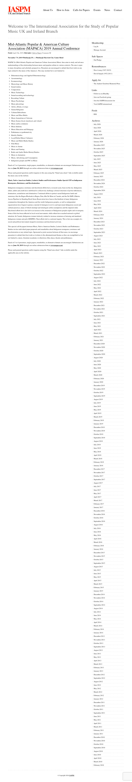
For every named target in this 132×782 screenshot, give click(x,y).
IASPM (19, 8)
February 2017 (99, 504)
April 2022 (97, 291)
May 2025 (97, 166)
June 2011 (97, 716)
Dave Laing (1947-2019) (102, 70)
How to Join (63, 10)
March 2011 (98, 727)
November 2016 (99, 514)
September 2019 (99, 396)
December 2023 (99, 221)
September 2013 (99, 646)
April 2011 (97, 723)
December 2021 (99, 305)
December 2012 (99, 674)
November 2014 (99, 598)
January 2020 (98, 382)
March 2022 (98, 295)
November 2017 (99, 472)
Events (97, 10)
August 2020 (98, 357)
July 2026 (97, 124)
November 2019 (99, 389)
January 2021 (98, 340)
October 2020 (98, 350)
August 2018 (98, 441)
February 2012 (99, 695)
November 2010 (99, 740)
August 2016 (98, 524)
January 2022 (98, 302)
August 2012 (98, 681)
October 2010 (98, 744)
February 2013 (99, 667)
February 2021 (99, 336)
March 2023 (98, 253)
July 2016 (97, 528)
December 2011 (99, 702)
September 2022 (99, 274)
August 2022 (98, 277)
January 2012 (98, 699)
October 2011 (98, 709)
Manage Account (100, 50)
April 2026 (97, 131)
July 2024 (97, 197)
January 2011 (98, 734)
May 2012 (97, 688)
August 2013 (98, 650)
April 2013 (97, 660)
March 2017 (98, 500)
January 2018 (98, 465)
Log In (96, 46)
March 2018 (98, 458)
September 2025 (99, 155)
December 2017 (99, 469)
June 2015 (97, 573)
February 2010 (99, 765)
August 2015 (98, 566)
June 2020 (97, 364)
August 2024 (98, 194)
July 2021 (97, 319)
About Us (48, 10)
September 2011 (99, 713)
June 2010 (97, 754)
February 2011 (99, 730)
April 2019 (97, 413)
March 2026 (98, 134)
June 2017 (97, 490)
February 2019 (99, 420)
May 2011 (97, 720)
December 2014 (99, 594)
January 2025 (98, 176)
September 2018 (99, 437)
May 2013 (97, 657)
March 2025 (98, 169)
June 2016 (97, 532)
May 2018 (97, 451)
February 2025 (99, 173)
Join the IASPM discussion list (104, 100)
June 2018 (97, 448)
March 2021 (98, 333)
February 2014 (99, 629)
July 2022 (97, 281)
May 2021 (97, 326)
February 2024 (99, 215)
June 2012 (97, 685)
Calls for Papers (81, 10)
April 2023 (97, 249)
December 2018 (99, 427)
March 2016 (98, 542)
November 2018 (99, 431)
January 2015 (98, 591)
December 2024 (99, 180)
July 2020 (97, 361)
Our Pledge (97, 60)
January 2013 (98, 671)
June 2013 (97, 653)
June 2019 (97, 406)
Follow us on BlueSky (101, 93)
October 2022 (98, 270)
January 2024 (98, 218)
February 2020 (99, 378)
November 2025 (99, 148)
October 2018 (98, 434)
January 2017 (98, 507)
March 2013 (98, 664)
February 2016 (99, 545)
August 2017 (98, 483)
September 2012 (99, 678)
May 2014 (97, 619)
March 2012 (98, 692)
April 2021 (97, 329)
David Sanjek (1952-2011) (103, 73)
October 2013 (98, 643)
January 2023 (98, 260)
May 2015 (97, 577)
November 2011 (99, 706)
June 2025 (97, 162)
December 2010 (99, 737)
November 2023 (99, 225)
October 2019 (98, 392)
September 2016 (99, 521)
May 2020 (97, 368)
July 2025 (97, 159)
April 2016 (97, 538)
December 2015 (99, 552)
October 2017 (98, 476)
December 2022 (99, 263)
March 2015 (98, 584)
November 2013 (99, 640)
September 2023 (99, 232)
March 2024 (98, 211)
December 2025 (99, 145)
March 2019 (98, 417)
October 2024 (98, 187)
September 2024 (99, 190)
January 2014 (98, 632)
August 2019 (98, 399)
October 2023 (98, 229)
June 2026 (97, 127)
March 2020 (98, 375)
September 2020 (99, 354)
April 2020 (97, 371)
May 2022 (97, 288)
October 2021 (98, 312)
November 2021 (99, 309)
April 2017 (97, 497)
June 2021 (97, 323)
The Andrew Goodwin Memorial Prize (107, 83)
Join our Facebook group (102, 97)
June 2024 (97, 201)
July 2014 (97, 612)
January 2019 (98, 424)
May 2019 (97, 410)
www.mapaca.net (57, 168)
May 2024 (97, 204)
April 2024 (97, 208)
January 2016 (98, 549)
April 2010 (97, 758)
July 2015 (97, 570)
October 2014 (98, 601)
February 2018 (99, 462)
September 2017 (99, 479)
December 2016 (99, 511)
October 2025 (98, 152)
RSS (95, 114)
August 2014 (98, 608)
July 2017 (97, 486)
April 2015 (97, 580)
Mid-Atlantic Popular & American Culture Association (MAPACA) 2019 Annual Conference (44, 46)
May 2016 (97, 535)
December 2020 (99, 343)
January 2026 (98, 141)
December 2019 (99, 385)
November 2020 (99, 347)
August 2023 (98, 235)
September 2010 (99, 747)
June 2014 (97, 615)
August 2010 (98, 751)
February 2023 (99, 256)
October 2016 (98, 518)
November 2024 (99, 183)
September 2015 (99, 563)
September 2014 (99, 605)
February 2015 (99, 587)
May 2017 (97, 493)
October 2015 (98, 559)
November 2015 (99, 556)
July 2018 (97, 444)
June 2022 (97, 284)
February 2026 (99, 138)
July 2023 (97, 239)
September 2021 (99, 316)
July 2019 (97, 403)
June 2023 (97, 242)
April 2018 (97, 455)
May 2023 (97, 246)
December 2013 (99, 636)
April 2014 (97, 622)
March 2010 (98, 761)
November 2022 (99, 267)
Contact (118, 10)
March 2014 (98, 626)
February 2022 (99, 298)
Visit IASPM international (103, 104)
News (107, 10)
